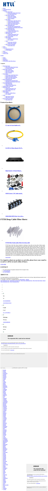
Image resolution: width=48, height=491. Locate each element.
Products (4, 10)
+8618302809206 (6, 322)
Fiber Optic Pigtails (9, 36)
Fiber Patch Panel (9, 11)
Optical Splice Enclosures (11, 32)
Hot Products (22, 279)
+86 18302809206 (6, 300)
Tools (7, 41)
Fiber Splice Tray (11, 45)
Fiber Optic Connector (10, 15)
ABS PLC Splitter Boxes (13, 38)
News (4, 51)
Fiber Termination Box (10, 25)
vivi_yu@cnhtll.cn (6, 312)
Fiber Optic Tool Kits (12, 42)
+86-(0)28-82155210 (7, 303)
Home (4, 8)
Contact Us (5, 52)
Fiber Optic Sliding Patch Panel (14, 12)
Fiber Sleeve (8, 19)
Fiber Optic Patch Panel (37, 280)
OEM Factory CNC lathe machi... (14, 193)
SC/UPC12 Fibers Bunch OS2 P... (14, 148)
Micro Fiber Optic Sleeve (13, 24)
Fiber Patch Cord (9, 33)
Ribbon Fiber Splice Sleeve (13, 21)
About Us (5, 47)
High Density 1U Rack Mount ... (14, 170)
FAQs (4, 46)
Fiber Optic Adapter (12, 16)
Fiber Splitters (8, 37)
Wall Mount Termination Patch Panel (15, 27)
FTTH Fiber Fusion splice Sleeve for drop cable (18, 242)
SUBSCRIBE (3, 264)
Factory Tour (5, 53)
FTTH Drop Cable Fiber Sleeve (14, 20)
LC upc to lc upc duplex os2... (13, 125)
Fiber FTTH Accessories (10, 44)
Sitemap (27, 279)
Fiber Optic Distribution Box (26, 280)
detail (9, 257)
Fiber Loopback (11, 18)
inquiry (7, 257)
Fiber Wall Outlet (11, 29)
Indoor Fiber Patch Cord (13, 35)
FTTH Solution (9, 50)
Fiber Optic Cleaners (12, 43)
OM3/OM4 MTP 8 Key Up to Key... (15, 216)
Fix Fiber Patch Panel (12, 14)
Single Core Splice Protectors (14, 23)
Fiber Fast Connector (12, 17)
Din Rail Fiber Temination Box (14, 26)
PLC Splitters (10, 39)
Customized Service (7, 9)
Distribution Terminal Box (15, 280)
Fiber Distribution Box (10, 28)
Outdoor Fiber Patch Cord (13, 34)
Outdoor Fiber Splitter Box (13, 30)
